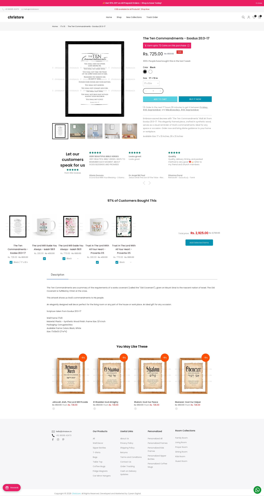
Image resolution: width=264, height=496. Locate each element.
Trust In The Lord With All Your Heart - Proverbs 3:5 (97, 249)
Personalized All (155, 438)
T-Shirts (96, 452)
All (94, 438)
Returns (124, 452)
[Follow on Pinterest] (63, 439)
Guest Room (181, 461)
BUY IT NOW (195, 99)
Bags (95, 457)
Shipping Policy (127, 447)
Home (109, 17)
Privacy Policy (126, 443)
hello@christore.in (31, 9)
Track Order (152, 17)
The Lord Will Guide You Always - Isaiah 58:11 (44, 247)
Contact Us (125, 461)
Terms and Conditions (131, 457)
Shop (119, 17)
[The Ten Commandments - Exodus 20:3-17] (18, 227)
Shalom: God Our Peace (146, 402)
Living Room (181, 442)
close (5, 3)
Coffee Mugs (99, 466)
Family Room (181, 437)
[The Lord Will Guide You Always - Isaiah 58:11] (44, 227)
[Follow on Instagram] (58, 439)
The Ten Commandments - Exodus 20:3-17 (86, 26)
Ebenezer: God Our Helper (188, 402)
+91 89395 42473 (12, 9)
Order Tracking (127, 466)
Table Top (97, 461)
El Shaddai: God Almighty (105, 402)
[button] (60, 131)
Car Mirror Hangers (102, 475)
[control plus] (160, 91)
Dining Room (181, 451)
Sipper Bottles (99, 447)
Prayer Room (181, 447)
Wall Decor (98, 443)
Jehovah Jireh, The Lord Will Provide (70, 402)
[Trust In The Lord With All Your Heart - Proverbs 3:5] (97, 227)
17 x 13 (62, 26)
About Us (124, 438)
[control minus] (145, 91)
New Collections (134, 17)
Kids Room (180, 456)
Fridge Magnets (100, 471)
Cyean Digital (134, 493)
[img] (72, 170)
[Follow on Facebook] (53, 439)
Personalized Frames (157, 443)
